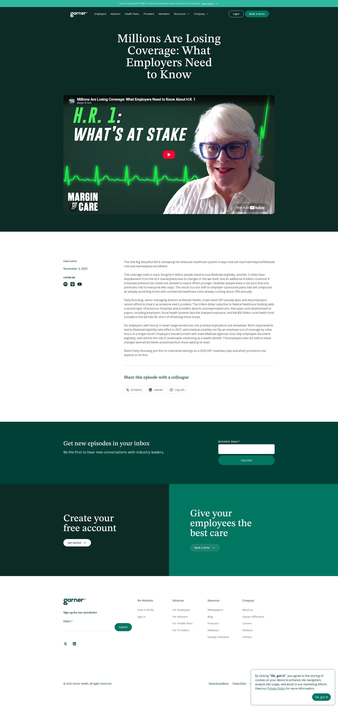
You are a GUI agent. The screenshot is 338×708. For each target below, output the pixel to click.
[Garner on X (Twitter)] (65, 644)
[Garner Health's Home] (74, 602)
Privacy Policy (239, 683)
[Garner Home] (79, 14)
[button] (181, 14)
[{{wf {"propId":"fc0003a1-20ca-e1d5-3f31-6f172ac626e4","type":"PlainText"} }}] (257, 14)
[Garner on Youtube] (79, 284)
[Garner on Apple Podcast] (72, 284)
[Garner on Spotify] (65, 284)
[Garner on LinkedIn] (74, 644)
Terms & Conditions (219, 683)
